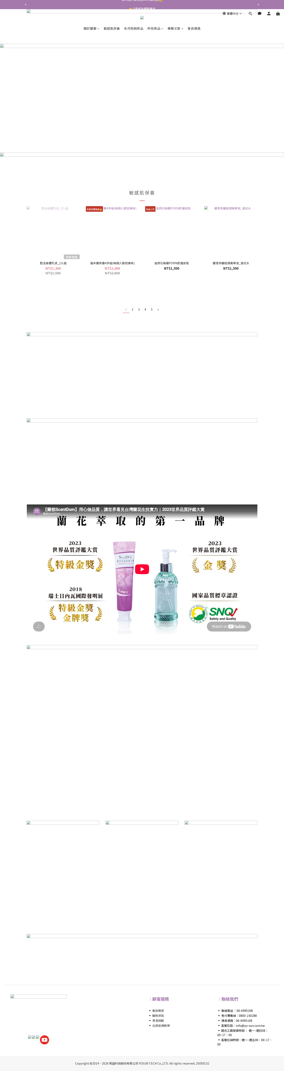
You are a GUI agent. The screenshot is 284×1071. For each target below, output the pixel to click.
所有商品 (153, 28)
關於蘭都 (90, 28)
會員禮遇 (194, 28)
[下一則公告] (258, 4)
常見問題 (158, 1020)
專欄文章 (174, 28)
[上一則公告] (25, 4)
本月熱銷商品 (133, 28)
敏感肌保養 (112, 28)
